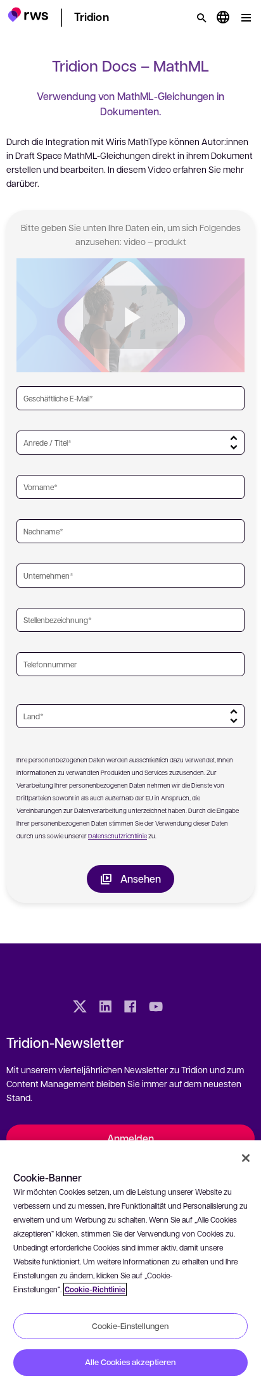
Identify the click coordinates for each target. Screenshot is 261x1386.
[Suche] (201, 18)
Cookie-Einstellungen (130, 1326)
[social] (181, 1008)
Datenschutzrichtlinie (117, 835)
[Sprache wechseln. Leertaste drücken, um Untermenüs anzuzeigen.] (223, 18)
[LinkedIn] (105, 1008)
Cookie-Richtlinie (95, 1289)
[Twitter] (80, 1008)
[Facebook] (130, 1008)
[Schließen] (246, 1158)
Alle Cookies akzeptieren (130, 1362)
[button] (28, 16)
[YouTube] (156, 1008)
